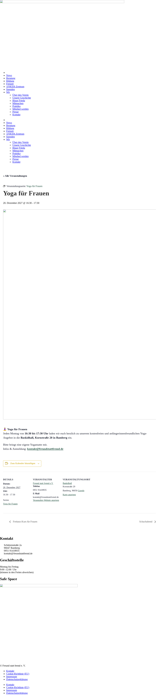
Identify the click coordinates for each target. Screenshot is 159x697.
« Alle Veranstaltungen (15, 176)
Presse (15, 111)
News (9, 75)
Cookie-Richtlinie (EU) (17, 673)
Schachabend (146, 521)
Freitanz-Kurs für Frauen (24, 521)
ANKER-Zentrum (15, 86)
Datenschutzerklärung (17, 679)
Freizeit (10, 83)
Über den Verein (20, 95)
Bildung (10, 81)
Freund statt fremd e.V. (43, 483)
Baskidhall (67, 483)
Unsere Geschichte (21, 97)
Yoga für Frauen (10, 504)
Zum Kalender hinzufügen (22, 463)
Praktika (16, 106)
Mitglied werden (20, 109)
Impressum (11, 676)
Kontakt (16, 114)
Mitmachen (17, 103)
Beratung (10, 78)
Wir (8, 92)
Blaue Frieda (18, 100)
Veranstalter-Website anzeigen (46, 500)
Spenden (10, 89)
